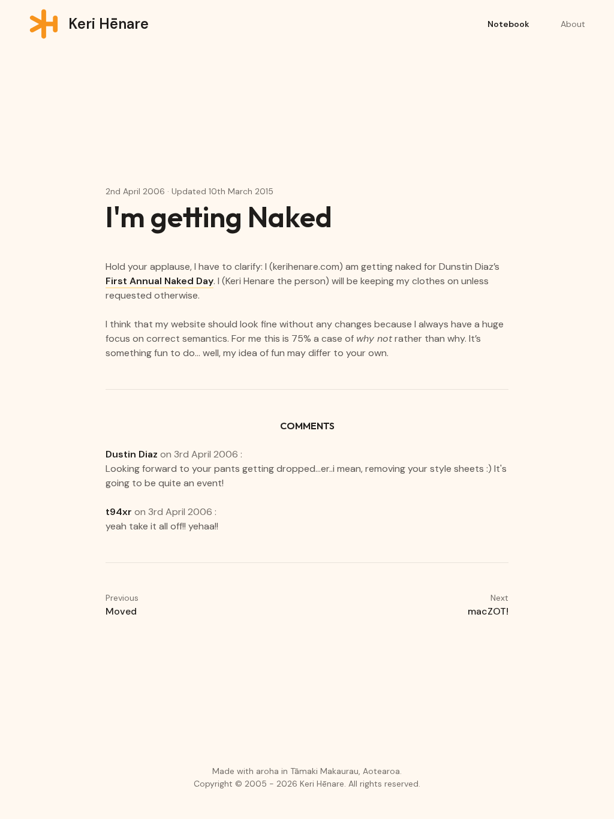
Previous (122, 605)
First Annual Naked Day (159, 281)
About (573, 24)
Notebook (508, 24)
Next (488, 605)
